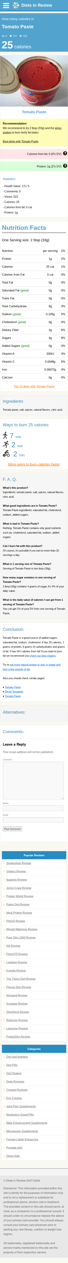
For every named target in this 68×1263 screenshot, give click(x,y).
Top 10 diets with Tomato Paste (34, 386)
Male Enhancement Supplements (26, 1122)
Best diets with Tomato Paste (20, 141)
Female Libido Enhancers (22, 1139)
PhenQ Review (15, 921)
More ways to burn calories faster (34, 464)
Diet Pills (11, 1065)
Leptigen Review (16, 962)
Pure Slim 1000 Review (21, 937)
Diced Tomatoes (14, 691)
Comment (7, 759)
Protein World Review (19, 896)
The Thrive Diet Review (21, 978)
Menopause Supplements (22, 1131)
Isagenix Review (16, 879)
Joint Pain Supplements (21, 1106)
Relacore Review (17, 1020)
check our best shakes (43, 655)
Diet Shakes (13, 1073)
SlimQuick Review (17, 1011)
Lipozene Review (17, 1028)
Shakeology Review (18, 863)
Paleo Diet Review (17, 904)
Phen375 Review (17, 954)
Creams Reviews (17, 1089)
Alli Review (13, 945)
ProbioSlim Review (18, 1036)
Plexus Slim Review (18, 987)
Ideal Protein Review (19, 912)
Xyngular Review (17, 1003)
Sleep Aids (13, 1155)
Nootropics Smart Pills (20, 1114)
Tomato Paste (13, 687)
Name (6, 803)
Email (5, 814)
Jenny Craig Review (18, 887)
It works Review (16, 970)
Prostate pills (14, 1147)
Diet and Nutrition (17, 1056)
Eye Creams (14, 1098)
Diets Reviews (15, 1081)
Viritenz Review (16, 871)
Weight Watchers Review (21, 929)
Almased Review (16, 995)
